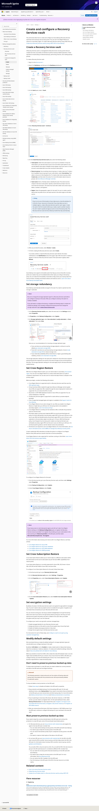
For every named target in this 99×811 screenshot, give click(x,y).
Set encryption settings (88, 35)
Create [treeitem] (7, 62)
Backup (36, 24)
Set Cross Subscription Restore (90, 33)
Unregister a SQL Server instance (54, 703)
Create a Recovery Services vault (89, 28)
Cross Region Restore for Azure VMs (38, 544)
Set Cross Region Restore (88, 32)
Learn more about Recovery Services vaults (40, 769)
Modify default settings (88, 37)
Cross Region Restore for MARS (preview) (39, 550)
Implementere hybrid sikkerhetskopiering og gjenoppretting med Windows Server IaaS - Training (49, 785)
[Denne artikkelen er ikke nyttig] (96, 44)
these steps (35, 686)
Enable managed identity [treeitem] (10, 70)
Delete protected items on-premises (60, 695)
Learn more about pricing (45, 408)
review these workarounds (47, 307)
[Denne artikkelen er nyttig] (94, 44)
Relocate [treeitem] (8, 67)
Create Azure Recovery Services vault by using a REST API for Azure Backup (45, 43)
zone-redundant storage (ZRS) (48, 355)
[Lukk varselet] (96, 3)
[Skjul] (17, 24)
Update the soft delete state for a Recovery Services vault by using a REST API (48, 773)
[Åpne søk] (92, 12)
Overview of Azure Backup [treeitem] (10, 34)
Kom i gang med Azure (91, 15)
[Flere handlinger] (71, 25)
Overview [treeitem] (7, 51)
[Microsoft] (2, 12)
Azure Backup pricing (44, 756)
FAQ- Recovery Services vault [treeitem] (10, 54)
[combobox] (9, 26)
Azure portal (39, 62)
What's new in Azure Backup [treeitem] (10, 39)
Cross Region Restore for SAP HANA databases (41, 548)
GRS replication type (34, 385)
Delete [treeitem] (7, 64)
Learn (28, 24)
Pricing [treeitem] (5, 41)
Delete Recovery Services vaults (37, 771)
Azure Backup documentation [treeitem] (9, 29)
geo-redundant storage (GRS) (42, 348)
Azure (32, 24)
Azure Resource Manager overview (46, 179)
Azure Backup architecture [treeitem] (10, 36)
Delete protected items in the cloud (40, 695)
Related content (86, 39)
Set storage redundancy (88, 30)
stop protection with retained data (53, 724)
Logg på (95, 11)
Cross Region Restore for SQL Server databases (41, 546)
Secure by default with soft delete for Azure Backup (44, 651)
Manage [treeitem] (8, 73)
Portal (82, 15)
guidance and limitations (35, 744)
